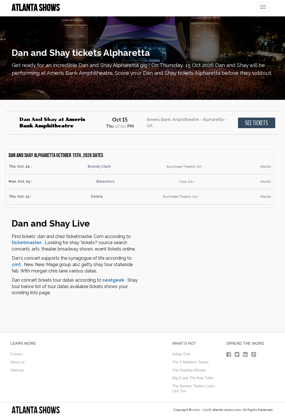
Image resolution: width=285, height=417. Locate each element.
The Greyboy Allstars (189, 370)
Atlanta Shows (36, 410)
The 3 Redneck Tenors (190, 362)
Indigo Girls (181, 354)
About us (17, 362)
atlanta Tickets (24, 39)
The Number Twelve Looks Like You (193, 388)
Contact (16, 354)
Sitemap (17, 370)
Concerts (49, 39)
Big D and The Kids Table (192, 378)
